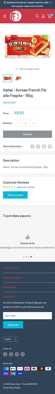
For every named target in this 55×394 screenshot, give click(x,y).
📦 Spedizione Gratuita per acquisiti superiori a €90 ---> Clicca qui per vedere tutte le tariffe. (28, 4)
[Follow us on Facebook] (5, 354)
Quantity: (7, 123)
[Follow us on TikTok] (22, 354)
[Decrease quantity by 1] (17, 123)
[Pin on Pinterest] (38, 146)
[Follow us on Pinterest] (17, 354)
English (8, 339)
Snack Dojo (9, 102)
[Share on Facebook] (32, 146)
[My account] (43, 16)
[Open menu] (4, 16)
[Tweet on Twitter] (44, 146)
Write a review (15, 194)
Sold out (27, 134)
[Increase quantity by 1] (34, 123)
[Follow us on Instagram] (11, 354)
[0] (49, 16)
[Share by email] (50, 146)
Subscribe (13, 324)
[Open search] (37, 16)
